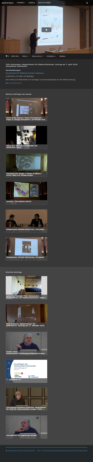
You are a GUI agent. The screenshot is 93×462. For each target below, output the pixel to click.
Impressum (70, 451)
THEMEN (20, 3)
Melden (62, 56)
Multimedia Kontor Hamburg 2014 (21, 451)
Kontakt (84, 451)
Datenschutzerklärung (55, 451)
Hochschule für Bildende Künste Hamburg (25, 73)
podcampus (7, 3)
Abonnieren (37, 56)
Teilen (24, 56)
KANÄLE (32, 3)
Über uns (41, 451)
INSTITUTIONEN (44, 3)
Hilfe (78, 451)
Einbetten (51, 56)
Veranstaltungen (15, 83)
